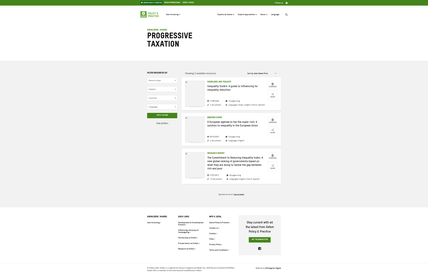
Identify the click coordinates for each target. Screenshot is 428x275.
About (262, 14)
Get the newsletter (260, 239)
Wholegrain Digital (273, 268)
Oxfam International (172, 2)
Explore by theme (224, 14)
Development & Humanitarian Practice (191, 224)
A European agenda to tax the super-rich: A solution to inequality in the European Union (232, 124)
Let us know (239, 194)
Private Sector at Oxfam (188, 243)
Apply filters (162, 115)
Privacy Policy (215, 244)
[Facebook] (287, 3)
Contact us (213, 228)
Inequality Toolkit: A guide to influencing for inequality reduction (232, 88)
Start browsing (172, 14)
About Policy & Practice (219, 223)
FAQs (211, 239)
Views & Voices (188, 2)
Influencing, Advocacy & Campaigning (188, 231)
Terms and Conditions (218, 250)
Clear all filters (162, 123)
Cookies (212, 233)
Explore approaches (246, 14)
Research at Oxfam (186, 249)
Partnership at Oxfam (187, 238)
